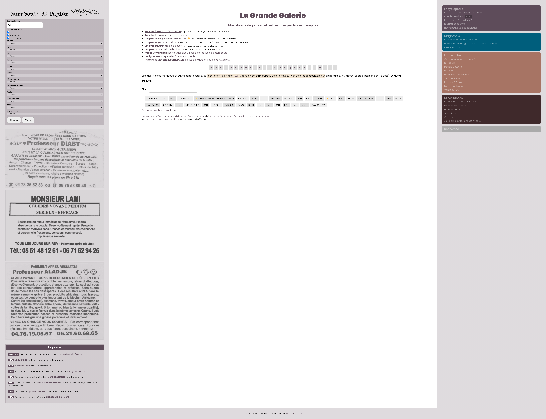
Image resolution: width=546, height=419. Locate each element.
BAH (172, 98)
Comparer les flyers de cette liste (160, 110)
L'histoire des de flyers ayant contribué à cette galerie (187, 60)
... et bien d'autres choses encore (462, 120)
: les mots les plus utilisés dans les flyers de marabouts (186, 52)
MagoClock (23, 365)
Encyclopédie (453, 9)
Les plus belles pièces (152, 116)
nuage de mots (76, 371)
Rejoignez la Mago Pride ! (458, 20)
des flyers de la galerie (170, 56)
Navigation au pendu (223, 116)
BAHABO (242, 98)
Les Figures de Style (454, 24)
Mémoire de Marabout (456, 74)
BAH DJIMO (153, 105)
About (288, 413)
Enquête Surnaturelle (455, 105)
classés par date (163, 31)
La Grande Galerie (72, 354)
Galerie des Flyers (457, 16)
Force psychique (453, 86)
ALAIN (254, 98)
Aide (209, 116)
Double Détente (453, 66)
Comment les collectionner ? (460, 101)
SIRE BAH (275, 98)
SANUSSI (229, 105)
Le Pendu (449, 70)
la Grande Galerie (49, 382)
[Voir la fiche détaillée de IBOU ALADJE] (54, 301)
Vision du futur (452, 89)
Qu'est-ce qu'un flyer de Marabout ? (464, 12)
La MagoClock (452, 47)
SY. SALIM (168, 105)
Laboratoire (452, 55)
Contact (449, 117)
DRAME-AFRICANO (156, 98)
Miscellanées (453, 98)
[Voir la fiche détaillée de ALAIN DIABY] (54, 158)
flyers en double (55, 377)
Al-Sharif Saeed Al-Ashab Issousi (216, 98)
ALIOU (351, 98)
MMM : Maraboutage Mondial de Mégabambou (470, 43)
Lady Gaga (21, 360)
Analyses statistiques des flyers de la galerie (185, 116)
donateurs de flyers (57, 397)
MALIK (304, 105)
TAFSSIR (216, 105)
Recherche (451, 129)
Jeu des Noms (452, 78)
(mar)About (450, 113)
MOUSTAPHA (192, 105)
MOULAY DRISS (366, 98)
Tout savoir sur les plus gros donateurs (252, 116)
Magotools (452, 36)
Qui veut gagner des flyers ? (459, 59)
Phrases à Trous (453, 82)
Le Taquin (449, 63)
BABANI (318, 98)
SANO (241, 105)
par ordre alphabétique (166, 35)
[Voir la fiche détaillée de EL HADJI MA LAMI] (54, 225)
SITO (264, 98)
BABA (398, 98)
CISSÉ (331, 98)
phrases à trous (38, 391)
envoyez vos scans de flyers (166, 119)
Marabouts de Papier (40, 13)
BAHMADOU (185, 98)
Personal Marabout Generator (461, 39)
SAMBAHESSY (319, 105)
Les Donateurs (452, 109)
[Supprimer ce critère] (323, 76)
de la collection (166, 38)
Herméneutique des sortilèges (460, 27)
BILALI (251, 105)
